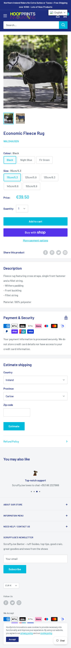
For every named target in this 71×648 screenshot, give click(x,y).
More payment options (35, 240)
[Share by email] (65, 252)
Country (7, 372)
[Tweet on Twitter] (58, 252)
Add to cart (35, 221)
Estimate (14, 426)
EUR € (8, 585)
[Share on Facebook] (45, 252)
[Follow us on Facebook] (5, 602)
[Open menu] (5, 15)
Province (8, 388)
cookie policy (46, 633)
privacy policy (27, 633)
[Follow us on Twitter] (12, 602)
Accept (12, 639)
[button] (57, 12)
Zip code (8, 404)
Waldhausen (11, 141)
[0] (65, 15)
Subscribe (15, 569)
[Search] (63, 25)
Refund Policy (11, 441)
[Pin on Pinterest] (52, 252)
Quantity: (8, 208)
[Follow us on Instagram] (19, 602)
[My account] (57, 15)
